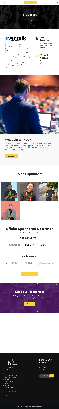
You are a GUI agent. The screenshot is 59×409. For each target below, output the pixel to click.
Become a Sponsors (29, 274)
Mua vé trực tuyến (30, 2)
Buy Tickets (29, 303)
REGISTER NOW (11, 156)
